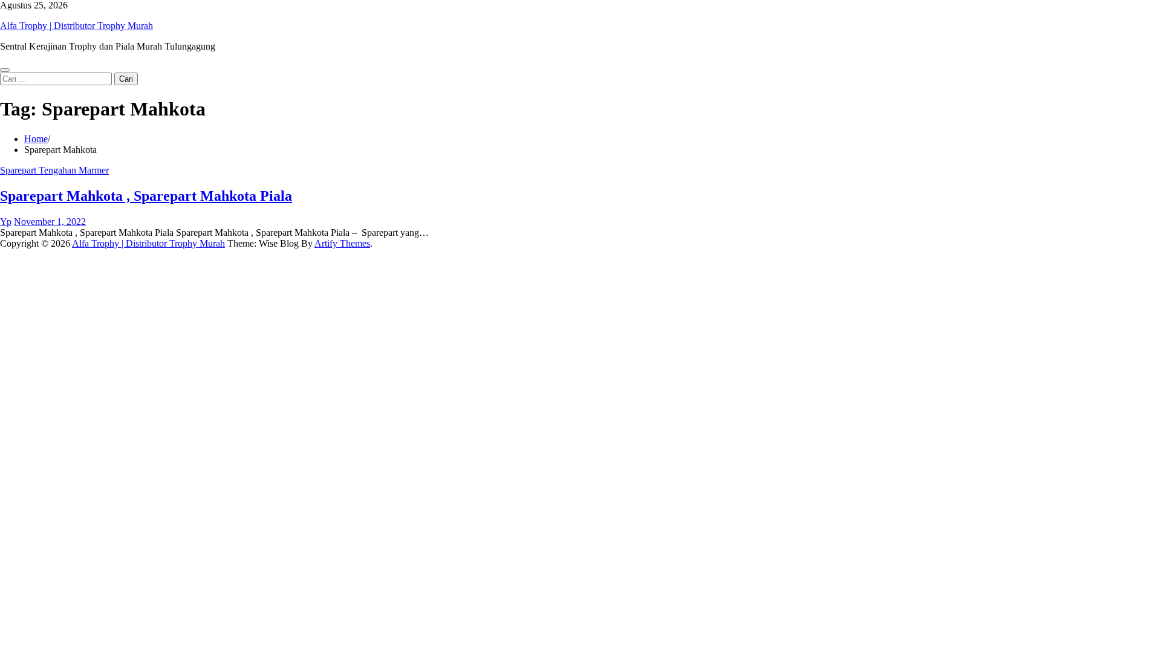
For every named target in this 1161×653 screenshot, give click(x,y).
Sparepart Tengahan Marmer (54, 170)
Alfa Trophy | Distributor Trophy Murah (76, 26)
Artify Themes (342, 243)
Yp (5, 221)
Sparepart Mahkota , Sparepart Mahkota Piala (146, 196)
